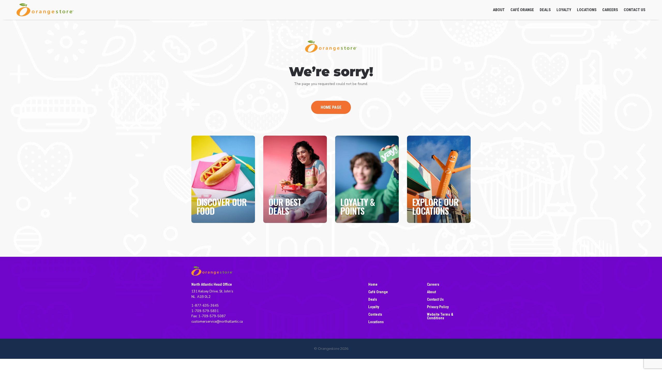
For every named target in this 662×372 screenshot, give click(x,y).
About (499, 9)
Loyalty (563, 9)
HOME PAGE (331, 107)
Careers (610, 9)
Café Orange (522, 9)
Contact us (634, 9)
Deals (545, 9)
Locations (587, 9)
